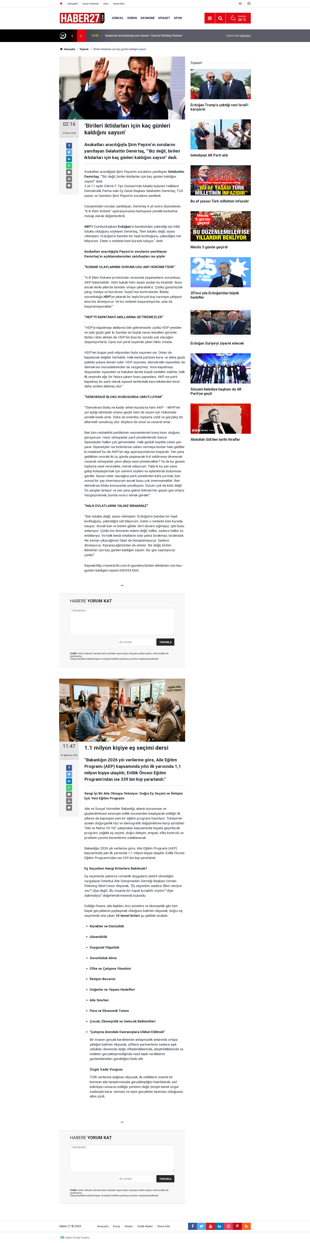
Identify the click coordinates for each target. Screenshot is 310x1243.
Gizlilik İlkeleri (145, 1226)
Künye (116, 1226)
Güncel (118, 18)
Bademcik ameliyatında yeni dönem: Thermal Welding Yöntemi (143, 35)
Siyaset (164, 18)
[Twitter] (69, 152)
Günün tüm (238, 35)
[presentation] (72, 36)
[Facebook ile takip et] (192, 1226)
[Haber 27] (82, 18)
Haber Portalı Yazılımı (77, 1237)
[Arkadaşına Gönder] (69, 172)
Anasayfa (103, 1226)
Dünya (132, 18)
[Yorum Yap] (69, 185)
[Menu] (209, 18)
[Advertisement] (39, 105)
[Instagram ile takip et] (228, 1226)
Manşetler (73, 3)
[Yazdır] (69, 179)
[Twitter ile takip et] (201, 1226)
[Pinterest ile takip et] (237, 1226)
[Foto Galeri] (249, 3)
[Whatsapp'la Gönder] (69, 165)
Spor (178, 18)
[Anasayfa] (61, 3)
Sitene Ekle (118, 3)
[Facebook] (69, 146)
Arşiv (106, 3)
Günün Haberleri (90, 3)
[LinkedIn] (69, 159)
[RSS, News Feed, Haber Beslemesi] (246, 1226)
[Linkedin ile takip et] (219, 1226)
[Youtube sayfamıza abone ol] (210, 1226)
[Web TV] (240, 3)
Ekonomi (147, 18)
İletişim (129, 1226)
